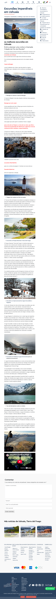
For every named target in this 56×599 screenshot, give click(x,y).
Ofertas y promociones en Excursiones (44, 34)
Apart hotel (23, 554)
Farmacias (39, 547)
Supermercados (40, 552)
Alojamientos (22, 3)
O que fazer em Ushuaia (29, 16)
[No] (54, 595)
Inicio (13, 577)
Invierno (6, 554)
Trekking (6, 557)
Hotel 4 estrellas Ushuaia (31, 556)
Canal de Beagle (8, 64)
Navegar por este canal (10, 103)
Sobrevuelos (33, 3)
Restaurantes (28, 3)
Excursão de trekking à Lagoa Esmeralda (17, 356)
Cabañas (23, 550)
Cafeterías (15, 556)
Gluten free (15, 560)
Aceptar (22, 596)
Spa (38, 550)
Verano (6, 552)
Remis (38, 554)
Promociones (12, 3)
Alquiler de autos (39, 3)
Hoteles (22, 549)
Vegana (14, 558)
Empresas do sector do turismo (14, 587)
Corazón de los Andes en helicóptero (48, 553)
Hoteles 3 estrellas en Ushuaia (31, 552)
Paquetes (7, 555)
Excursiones (17, 3)
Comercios (44, 3)
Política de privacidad (31, 596)
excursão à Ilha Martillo (10, 163)
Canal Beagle (7, 547)
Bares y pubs (15, 555)
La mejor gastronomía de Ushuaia (44, 19)
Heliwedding (48, 556)
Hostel (22, 552)
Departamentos (24, 547)
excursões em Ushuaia (10, 55)
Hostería (31, 559)
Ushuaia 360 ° (48, 550)
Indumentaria (40, 549)
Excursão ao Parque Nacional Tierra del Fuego (18, 240)
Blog (13, 581)
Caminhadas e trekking (16, 16)
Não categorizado (41, 528)
